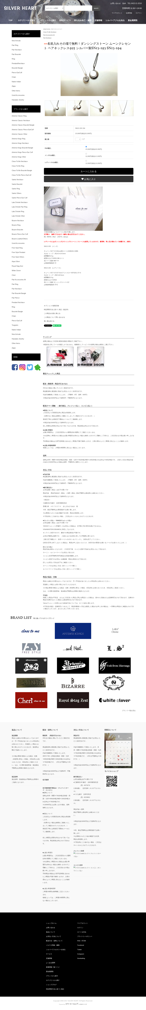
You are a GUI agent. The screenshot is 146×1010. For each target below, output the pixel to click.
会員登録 (129, 13)
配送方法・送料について (54, 941)
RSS (78, 941)
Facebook (80, 945)
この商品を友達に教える (52, 313)
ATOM (84, 941)
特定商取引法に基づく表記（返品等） (56, 309)
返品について (50, 932)
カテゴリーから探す (53, 980)
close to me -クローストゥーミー (52, 29)
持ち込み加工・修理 (82, 20)
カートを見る (81, 932)
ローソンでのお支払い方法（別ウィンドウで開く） (60, 566)
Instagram (80, 954)
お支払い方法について (53, 936)
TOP (11, 20)
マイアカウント (117, 13)
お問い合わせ (115, 3)
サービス (49, 954)
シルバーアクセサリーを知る (56, 949)
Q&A (124, 3)
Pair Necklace (47, 38)
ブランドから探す (52, 976)
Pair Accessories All (49, 35)
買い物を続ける (49, 321)
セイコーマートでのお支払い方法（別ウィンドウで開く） (62, 569)
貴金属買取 (133, 20)
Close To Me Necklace (49, 32)
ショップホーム (51, 923)
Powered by (62, 1004)
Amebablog (81, 958)
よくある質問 (50, 963)
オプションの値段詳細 (51, 306)
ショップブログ (51, 984)
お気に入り (90, 179)
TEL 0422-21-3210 (135, 3)
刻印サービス (65, 20)
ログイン (139, 13)
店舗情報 (98, 20)
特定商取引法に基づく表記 (55, 989)
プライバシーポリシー (84, 936)
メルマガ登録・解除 (53, 945)
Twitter (79, 949)
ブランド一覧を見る (129, 710)
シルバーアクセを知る (115, 20)
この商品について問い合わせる (54, 317)
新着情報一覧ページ (53, 967)
